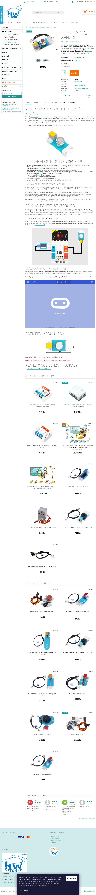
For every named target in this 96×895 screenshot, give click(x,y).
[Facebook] (2, 2)
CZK (91, 1)
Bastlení (5, 56)
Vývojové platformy (10, 48)
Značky (5, 86)
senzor (71, 45)
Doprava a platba (22, 22)
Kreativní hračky (9, 37)
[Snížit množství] (65, 73)
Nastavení (24, 890)
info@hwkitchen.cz (9, 876)
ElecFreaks (78, 81)
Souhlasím (71, 878)
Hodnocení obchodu (39, 22)
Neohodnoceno (74, 42)
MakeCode (40, 172)
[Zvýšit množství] (65, 71)
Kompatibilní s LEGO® (10, 39)
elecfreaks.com (80, 85)
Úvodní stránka (3, 22)
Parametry (36, 102)
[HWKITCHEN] (14, 11)
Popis (28, 102)
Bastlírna (74, 22)
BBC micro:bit (7, 31)
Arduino (5, 28)
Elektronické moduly (10, 42)
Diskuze (62, 102)
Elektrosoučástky (9, 67)
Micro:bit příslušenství (11, 44)
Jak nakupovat (55, 838)
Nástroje (5, 75)
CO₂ (67, 45)
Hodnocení (71, 102)
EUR (94, 1)
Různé (4, 78)
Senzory (5, 63)
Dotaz (69, 95)
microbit (33, 113)
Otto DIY (5, 52)
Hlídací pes (90, 96)
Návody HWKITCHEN (9, 102)
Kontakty (54, 22)
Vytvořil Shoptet (90, 891)
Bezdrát (5, 60)
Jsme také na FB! (9, 882)
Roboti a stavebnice (9, 71)
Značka (46, 102)
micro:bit (89, 51)
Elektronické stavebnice (11, 34)
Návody (64, 22)
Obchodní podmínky (56, 840)
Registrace (85, 1)
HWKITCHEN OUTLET (9, 82)
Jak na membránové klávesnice (9, 105)
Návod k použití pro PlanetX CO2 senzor (39, 369)
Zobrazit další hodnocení (86, 818)
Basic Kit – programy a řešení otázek (10, 108)
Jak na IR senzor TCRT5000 (11, 112)
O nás (10, 22)
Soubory (54, 102)
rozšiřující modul (40, 225)
